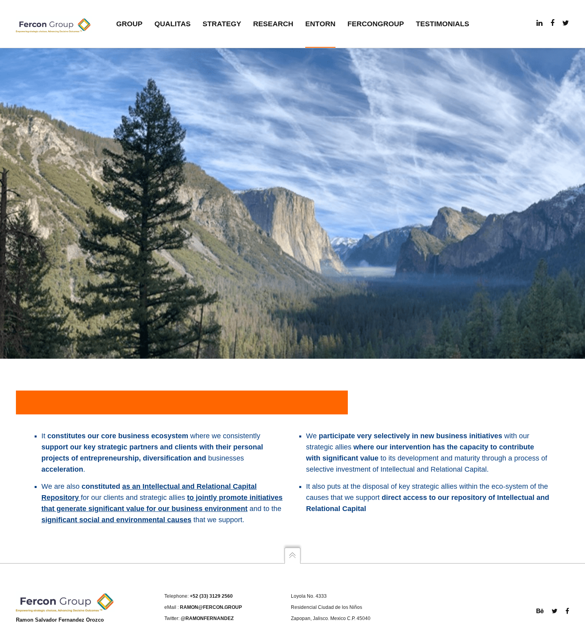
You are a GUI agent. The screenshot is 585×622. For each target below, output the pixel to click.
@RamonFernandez (207, 618)
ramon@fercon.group (211, 607)
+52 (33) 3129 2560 (211, 596)
